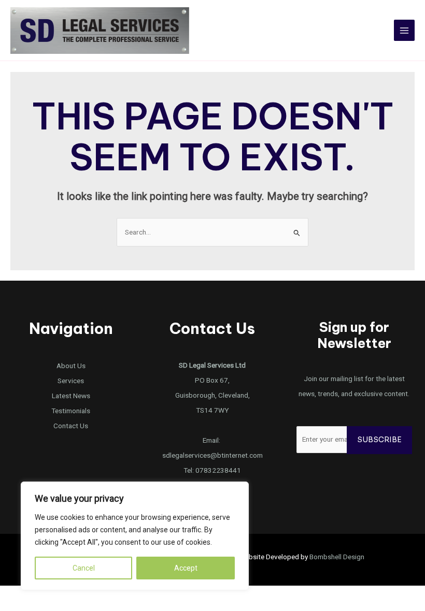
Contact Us (70, 425)
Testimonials (70, 410)
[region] (135, 536)
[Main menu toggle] (404, 30)
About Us (71, 365)
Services (71, 380)
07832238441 (218, 470)
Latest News (71, 395)
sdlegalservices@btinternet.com (212, 455)
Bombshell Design (336, 556)
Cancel (84, 568)
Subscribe (379, 439)
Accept (185, 568)
